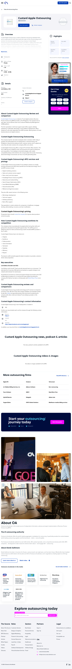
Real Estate (28, 628)
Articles (3, 639)
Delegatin (28, 397)
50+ (59, 102)
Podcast (3, 636)
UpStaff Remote (7, 397)
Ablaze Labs (52, 397)
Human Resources (16, 639)
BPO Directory (4, 633)
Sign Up (39, 630)
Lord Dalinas (4, 89)
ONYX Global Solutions (32, 402)
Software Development (17, 647)
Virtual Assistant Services (17, 650)
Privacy (58, 639)
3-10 (60, 99)
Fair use (58, 633)
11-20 (66, 99)
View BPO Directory (61, 375)
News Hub (3, 630)
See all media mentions (62, 566)
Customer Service (16, 628)
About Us (39, 643)
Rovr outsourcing (53, 387)
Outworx (28, 382)
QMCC (27, 392)
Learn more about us (9, 560)
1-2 (53, 99)
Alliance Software (30, 387)
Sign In (38, 628)
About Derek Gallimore (43, 649)
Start (59, 108)
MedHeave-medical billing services (58, 402)
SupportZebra (7, 402)
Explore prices (52, 615)
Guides (3, 645)
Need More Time (53, 392)
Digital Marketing (15, 633)
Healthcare (28, 642)
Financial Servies (29, 630)
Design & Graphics (16, 630)
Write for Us (40, 646)
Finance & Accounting (17, 636)
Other (65, 102)
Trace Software (7, 392)
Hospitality (28, 633)
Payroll (13, 645)
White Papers (4, 642)
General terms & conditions (63, 628)
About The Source (6, 628)
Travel (26, 650)
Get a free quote (24, 25)
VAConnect (52, 382)
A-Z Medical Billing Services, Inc (11, 387)
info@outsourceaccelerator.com (47, 654)
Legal (26, 636)
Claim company (65, 57)
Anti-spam (59, 630)
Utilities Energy (29, 647)
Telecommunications (30, 639)
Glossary (3, 650)
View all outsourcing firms (11, 9)
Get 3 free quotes (63, 2)
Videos (3, 647)
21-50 (53, 102)
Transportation (29, 645)
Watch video (23, 560)
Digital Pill (5, 382)
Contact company (28, 101)
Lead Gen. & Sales (16, 642)
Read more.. (4, 51)
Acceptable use (60, 636)
